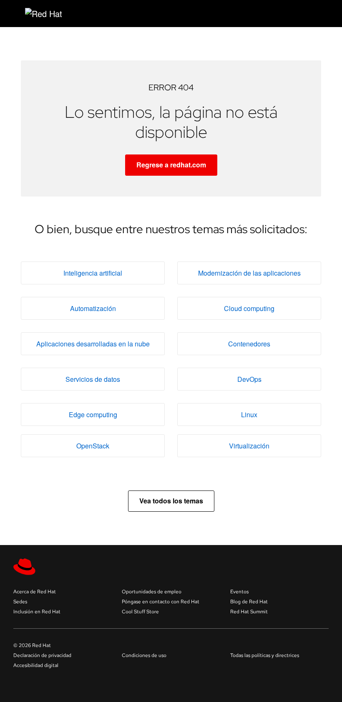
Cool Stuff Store (140, 611)
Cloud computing (249, 308)
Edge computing (93, 414)
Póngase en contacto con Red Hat (160, 601)
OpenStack (92, 446)
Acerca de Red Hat (34, 591)
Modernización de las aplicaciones (249, 273)
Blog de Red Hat (249, 601)
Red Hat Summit (249, 611)
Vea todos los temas (171, 500)
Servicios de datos (92, 379)
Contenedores (249, 344)
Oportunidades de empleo (151, 591)
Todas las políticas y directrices (264, 655)
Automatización (93, 308)
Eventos (239, 591)
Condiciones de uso (144, 655)
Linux (249, 414)
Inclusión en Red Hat (36, 611)
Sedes (20, 601)
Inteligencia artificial (92, 273)
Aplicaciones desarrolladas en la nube (93, 344)
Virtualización (249, 446)
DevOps (249, 379)
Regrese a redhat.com (171, 164)
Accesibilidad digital (35, 665)
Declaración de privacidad (42, 655)
